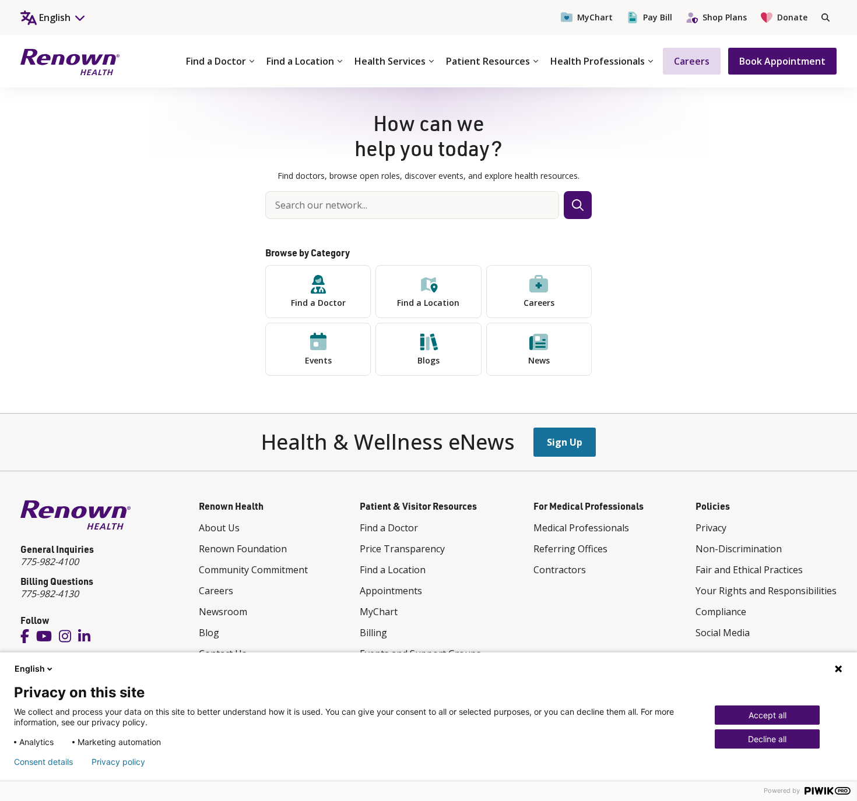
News (539, 360)
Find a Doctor (216, 61)
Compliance (721, 611)
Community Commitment (253, 569)
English (30, 668)
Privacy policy (118, 762)
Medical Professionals (581, 527)
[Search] (825, 17)
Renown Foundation (243, 548)
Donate (792, 17)
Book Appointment (782, 61)
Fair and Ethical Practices (749, 569)
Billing (373, 632)
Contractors (559, 569)
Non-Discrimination (739, 548)
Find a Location (300, 61)
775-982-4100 (49, 561)
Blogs (428, 360)
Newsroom (223, 611)
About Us (219, 527)
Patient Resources (488, 61)
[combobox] (412, 205)
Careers (692, 61)
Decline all (767, 739)
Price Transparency (402, 548)
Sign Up (564, 442)
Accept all (767, 715)
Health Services (390, 61)
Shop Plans (725, 17)
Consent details (43, 762)
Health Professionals (597, 61)
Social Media (723, 632)
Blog (209, 632)
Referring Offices (570, 548)
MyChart (595, 17)
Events (318, 360)
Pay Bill (657, 17)
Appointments (391, 590)
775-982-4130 (49, 593)
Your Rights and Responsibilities (766, 590)
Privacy (711, 527)
